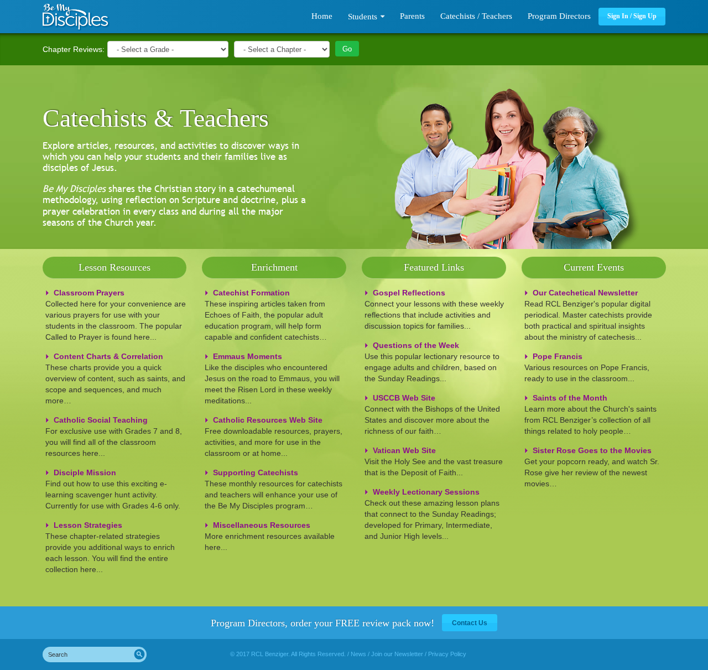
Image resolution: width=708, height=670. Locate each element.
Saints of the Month (570, 397)
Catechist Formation (251, 292)
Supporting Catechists (255, 472)
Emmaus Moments (247, 356)
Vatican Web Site (404, 450)
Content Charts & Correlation (108, 356)
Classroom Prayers (89, 292)
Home (321, 16)
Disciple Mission (85, 472)
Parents (412, 16)
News (358, 654)
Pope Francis (557, 356)
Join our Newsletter (397, 654)
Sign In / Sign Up (632, 16)
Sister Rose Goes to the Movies (592, 450)
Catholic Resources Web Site (267, 419)
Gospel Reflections (409, 292)
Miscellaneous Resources (261, 525)
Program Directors (559, 16)
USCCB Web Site (404, 397)
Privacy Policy (447, 654)
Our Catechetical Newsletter (585, 292)
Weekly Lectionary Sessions (426, 491)
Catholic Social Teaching (101, 419)
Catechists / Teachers (476, 16)
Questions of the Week (416, 345)
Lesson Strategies (88, 525)
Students (362, 16)
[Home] (76, 16)
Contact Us (469, 623)
